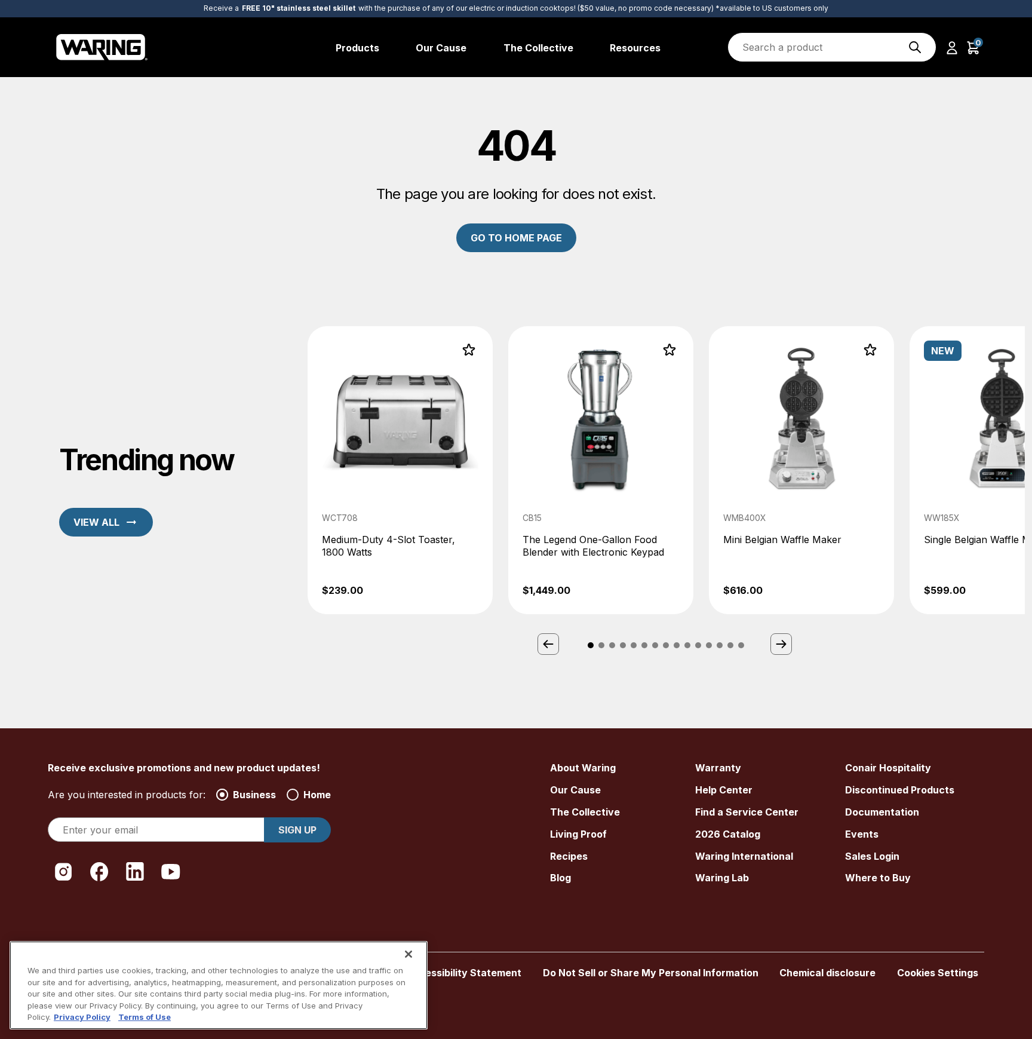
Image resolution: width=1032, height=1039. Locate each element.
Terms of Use (144, 1017)
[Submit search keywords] (915, 47)
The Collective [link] (538, 48)
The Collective (585, 812)
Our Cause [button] (441, 48)
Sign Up (297, 830)
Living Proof (578, 834)
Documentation (882, 812)
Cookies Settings (937, 973)
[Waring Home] (101, 47)
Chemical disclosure (827, 973)
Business (254, 795)
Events (862, 834)
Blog (560, 878)
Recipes (569, 856)
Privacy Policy (82, 1017)
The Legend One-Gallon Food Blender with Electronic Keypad (593, 546)
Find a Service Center (746, 812)
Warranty (718, 768)
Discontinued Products (899, 790)
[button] (952, 47)
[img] (915, 47)
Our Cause (575, 790)
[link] (400, 470)
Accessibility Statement (463, 973)
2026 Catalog (727, 834)
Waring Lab (722, 878)
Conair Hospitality (888, 768)
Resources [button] (635, 48)
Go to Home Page (516, 238)
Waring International (744, 856)
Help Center (723, 790)
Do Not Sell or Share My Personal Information (650, 973)
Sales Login (872, 856)
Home (317, 795)
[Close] (408, 954)
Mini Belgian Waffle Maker (782, 539)
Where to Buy (878, 878)
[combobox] (831, 47)
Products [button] (357, 48)
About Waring (583, 768)
